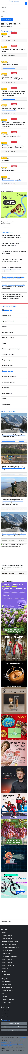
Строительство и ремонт (9, 956)
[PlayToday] (14, 806)
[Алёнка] (14, 727)
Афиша (4, 993)
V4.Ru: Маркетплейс (14, 1023)
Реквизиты (5, 1013)
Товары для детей (7, 959)
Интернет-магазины (8, 990)
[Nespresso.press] (14, 674)
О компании (5, 1010)
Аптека (4, 932)
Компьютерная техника (9, 944)
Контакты (5, 1016)
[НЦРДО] (14, 595)
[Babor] (14, 753)
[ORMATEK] (14, 858)
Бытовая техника (7, 935)
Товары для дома (7, 962)
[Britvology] (14, 700)
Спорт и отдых (6, 953)
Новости (4, 996)
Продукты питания (7, 950)
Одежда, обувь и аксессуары (10, 947)
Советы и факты (6, 1002)
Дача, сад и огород (7, 938)
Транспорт (5, 968)
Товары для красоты (8, 965)
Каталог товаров (8, 306)
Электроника (6, 974)
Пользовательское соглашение (9, 1044)
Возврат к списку (6, 227)
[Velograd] (14, 884)
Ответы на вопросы (6, 232)
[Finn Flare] (14, 648)
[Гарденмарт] (14, 621)
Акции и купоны (8, 31)
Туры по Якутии (8, 411)
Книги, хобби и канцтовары (10, 941)
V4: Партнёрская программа (14, 1030)
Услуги (4, 971)
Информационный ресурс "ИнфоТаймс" (14, 1026)
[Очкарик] (14, 205)
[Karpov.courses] (14, 779)
